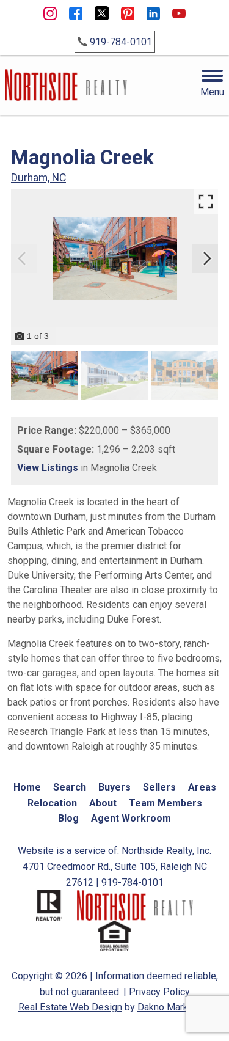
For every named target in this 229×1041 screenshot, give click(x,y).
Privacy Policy (159, 992)
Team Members (165, 803)
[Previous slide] (22, 258)
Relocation (52, 803)
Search (69, 787)
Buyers (114, 787)
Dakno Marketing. (174, 1007)
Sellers (159, 787)
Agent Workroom (131, 818)
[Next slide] (207, 258)
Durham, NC (38, 178)
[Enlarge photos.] (206, 201)
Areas (202, 787)
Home (27, 787)
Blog (68, 818)
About (103, 803)
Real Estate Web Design (70, 1007)
